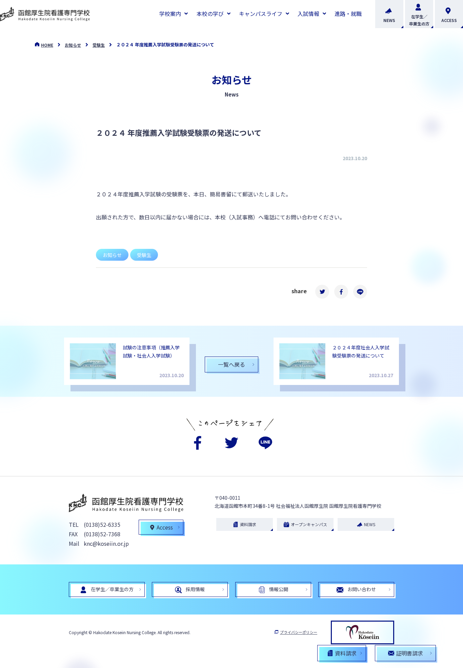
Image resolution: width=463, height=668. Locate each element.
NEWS (389, 20)
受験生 (99, 45)
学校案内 (170, 13)
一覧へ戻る (231, 364)
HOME (47, 45)
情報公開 (278, 589)
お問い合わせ (361, 589)
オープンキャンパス (309, 524)
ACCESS (449, 20)
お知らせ (73, 45)
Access (165, 527)
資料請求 (248, 524)
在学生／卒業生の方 (419, 20)
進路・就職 (348, 13)
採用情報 (195, 589)
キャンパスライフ (260, 13)
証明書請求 (409, 653)
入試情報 (308, 13)
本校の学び (210, 13)
